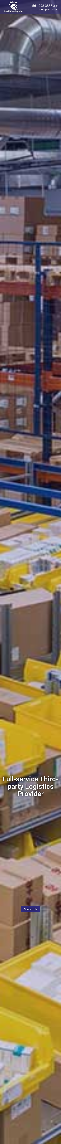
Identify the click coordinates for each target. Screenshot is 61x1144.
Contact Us (30, 909)
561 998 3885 (45, 5)
